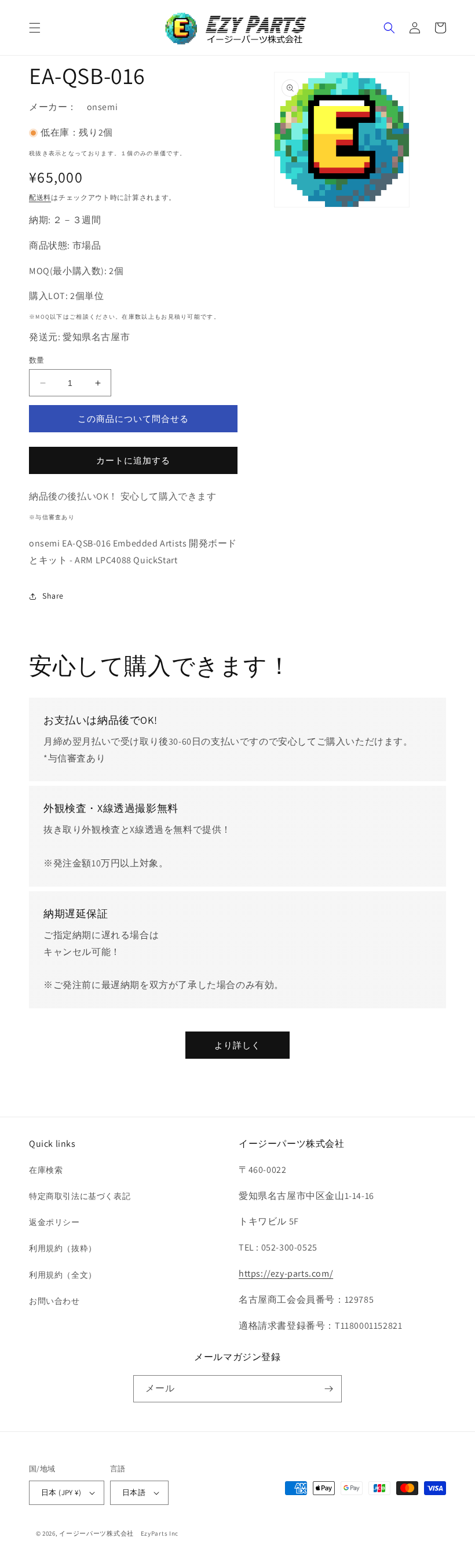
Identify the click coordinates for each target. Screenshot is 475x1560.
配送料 (40, 197)
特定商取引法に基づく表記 (79, 1196)
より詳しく (237, 1045)
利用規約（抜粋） (63, 1248)
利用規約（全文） (63, 1275)
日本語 (133, 1492)
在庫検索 (46, 1170)
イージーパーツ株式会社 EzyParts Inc (122, 1533)
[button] (35, 28)
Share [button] (53, 596)
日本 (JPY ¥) (61, 1492)
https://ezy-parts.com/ (286, 1273)
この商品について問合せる (133, 418)
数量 (37, 360)
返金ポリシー (54, 1222)
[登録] (328, 1388)
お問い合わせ (54, 1301)
